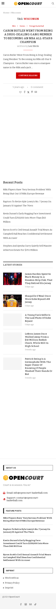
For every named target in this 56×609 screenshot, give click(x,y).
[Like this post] (20, 92)
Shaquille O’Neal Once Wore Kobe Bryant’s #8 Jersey (38, 299)
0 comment (37, 87)
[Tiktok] (35, 604)
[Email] (30, 604)
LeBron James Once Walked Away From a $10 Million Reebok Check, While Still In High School (37, 340)
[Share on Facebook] (24, 92)
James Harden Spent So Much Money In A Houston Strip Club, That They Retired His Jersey (38, 279)
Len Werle (33, 46)
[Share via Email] (36, 92)
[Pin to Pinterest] (32, 92)
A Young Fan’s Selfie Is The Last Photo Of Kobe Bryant (38, 318)
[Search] (52, 3)
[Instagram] (25, 604)
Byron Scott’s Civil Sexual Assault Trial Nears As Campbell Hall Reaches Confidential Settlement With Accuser (27, 233)
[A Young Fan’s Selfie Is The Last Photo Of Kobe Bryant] (12, 320)
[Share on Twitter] (28, 92)
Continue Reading (28, 75)
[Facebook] (21, 604)
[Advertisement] (28, 143)
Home (6, 13)
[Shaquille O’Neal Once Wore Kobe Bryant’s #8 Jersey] (12, 301)
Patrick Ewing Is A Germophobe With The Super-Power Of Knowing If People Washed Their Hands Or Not (38, 367)
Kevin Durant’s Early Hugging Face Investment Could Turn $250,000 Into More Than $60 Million (27, 217)
